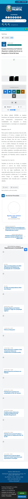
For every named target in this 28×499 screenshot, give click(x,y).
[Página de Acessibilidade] (20, 17)
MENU (3, 29)
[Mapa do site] (18, 17)
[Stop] (15, 102)
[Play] (12, 102)
